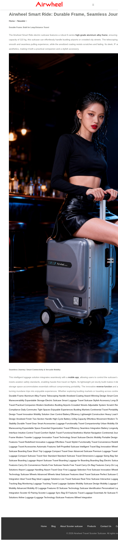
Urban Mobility (108, 423)
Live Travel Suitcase (70, 479)
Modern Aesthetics (45, 405)
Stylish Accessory (101, 400)
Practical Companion (26, 405)
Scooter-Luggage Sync (49, 493)
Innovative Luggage (45, 442)
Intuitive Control (25, 432)
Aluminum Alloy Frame (35, 396)
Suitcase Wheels (29, 474)
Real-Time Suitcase (90, 479)
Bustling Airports (63, 405)
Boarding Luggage (27, 460)
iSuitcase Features (65, 497)
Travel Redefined (26, 442)
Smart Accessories (46, 423)
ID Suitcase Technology (68, 488)
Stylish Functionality (81, 442)
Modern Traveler (24, 437)
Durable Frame (16, 396)
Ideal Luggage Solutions (48, 479)
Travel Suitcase (85, 400)
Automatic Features (46, 446)
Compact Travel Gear (62, 451)
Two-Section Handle (42, 419)
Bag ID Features (69, 493)
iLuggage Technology (44, 497)
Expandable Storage (35, 400)
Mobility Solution (41, 414)
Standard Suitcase (66, 456)
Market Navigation (92, 432)
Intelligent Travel (88, 446)
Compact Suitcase (27, 456)
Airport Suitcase (44, 460)
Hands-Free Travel (72, 465)
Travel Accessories (27, 446)
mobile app (73, 377)
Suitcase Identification (90, 488)
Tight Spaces (44, 409)
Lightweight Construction (92, 414)
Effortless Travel (63, 442)
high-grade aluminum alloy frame (91, 35)
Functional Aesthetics (73, 432)
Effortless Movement (97, 419)
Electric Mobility (93, 437)
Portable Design (110, 437)
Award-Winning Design (95, 396)
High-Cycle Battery (62, 419)
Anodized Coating (75, 396)
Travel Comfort (41, 432)
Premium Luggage (102, 451)
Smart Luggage (69, 400)
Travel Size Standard (46, 456)
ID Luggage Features (45, 488)
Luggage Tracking (42, 483)
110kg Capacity (78, 419)
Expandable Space (31, 428)
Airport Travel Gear (53, 469)
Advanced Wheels (46, 474)
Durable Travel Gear (27, 423)
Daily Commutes (29, 409)
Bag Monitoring (25, 483)
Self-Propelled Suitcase (68, 446)
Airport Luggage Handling (30, 469)
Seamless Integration (90, 428)
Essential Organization (52, 428)
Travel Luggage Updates (63, 483)
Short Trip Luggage (42, 451)
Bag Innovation (103, 446)
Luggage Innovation (42, 437)
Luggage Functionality (67, 423)
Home (12, 21)
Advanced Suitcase (83, 451)
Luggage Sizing (101, 456)
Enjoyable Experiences (62, 409)
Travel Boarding (60, 460)
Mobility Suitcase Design (88, 483)
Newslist (21, 21)
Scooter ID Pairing (29, 493)
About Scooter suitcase (71, 526)
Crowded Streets (79, 405)
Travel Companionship (89, 423)
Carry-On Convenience (29, 465)
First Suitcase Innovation (99, 469)
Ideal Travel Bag (28, 479)
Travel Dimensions (85, 456)
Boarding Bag (96, 460)
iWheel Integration (83, 497)
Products (91, 526)
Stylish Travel (55, 432)
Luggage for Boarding (79, 460)
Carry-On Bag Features (92, 465)
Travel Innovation (24, 414)
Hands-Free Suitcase (51, 465)
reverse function (104, 386)
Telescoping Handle (56, 396)
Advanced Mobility (26, 488)
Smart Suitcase (78, 437)
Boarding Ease (25, 451)
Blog (53, 526)
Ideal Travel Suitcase (89, 474)
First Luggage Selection (74, 469)
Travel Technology (61, 437)
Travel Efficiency (71, 428)
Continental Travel (99, 409)
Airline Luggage (26, 497)
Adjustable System (97, 405)
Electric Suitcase (53, 400)
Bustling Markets (82, 409)
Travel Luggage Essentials (90, 493)
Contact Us (105, 526)
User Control (56, 414)
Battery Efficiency (71, 414)
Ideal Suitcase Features (67, 474)
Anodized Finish (24, 419)
